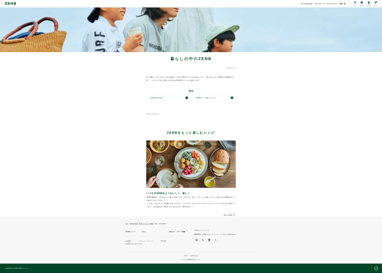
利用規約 (163, 241)
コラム (143, 231)
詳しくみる (228, 215)
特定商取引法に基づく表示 (133, 244)
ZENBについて (130, 231)
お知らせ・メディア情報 (177, 231)
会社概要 (128, 241)
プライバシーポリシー (146, 241)
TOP (126, 223)
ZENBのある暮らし (157, 98)
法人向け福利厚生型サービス (191, 259)
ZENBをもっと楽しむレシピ (206, 98)
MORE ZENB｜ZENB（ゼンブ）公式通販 (141, 223)
